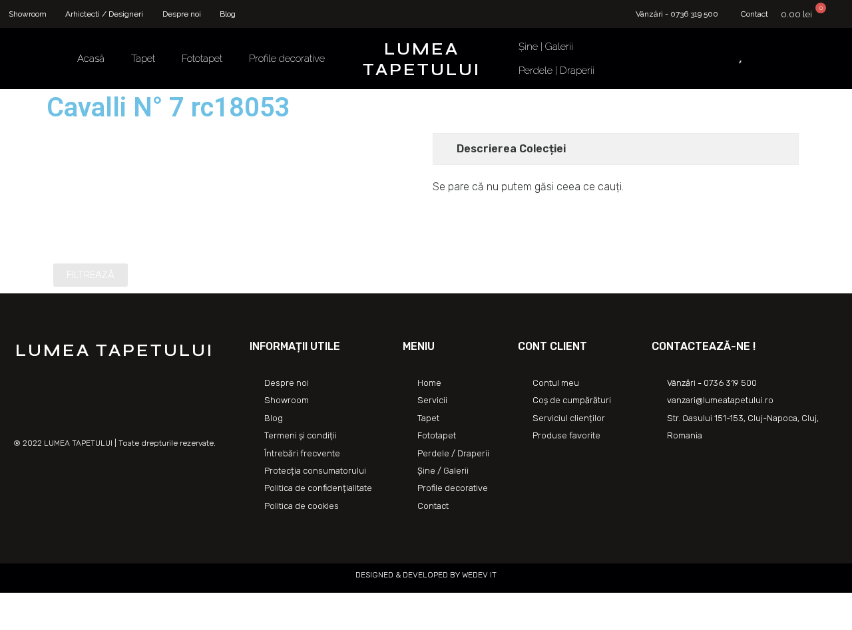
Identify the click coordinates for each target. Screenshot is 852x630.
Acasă (91, 59)
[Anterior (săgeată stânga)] (13, 623)
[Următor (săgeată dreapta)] (42, 623)
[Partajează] (42, 604)
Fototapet (202, 59)
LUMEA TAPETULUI (422, 59)
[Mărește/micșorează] (101, 604)
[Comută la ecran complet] (72, 604)
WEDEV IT (478, 574)
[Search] (723, 58)
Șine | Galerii (546, 47)
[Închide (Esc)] (13, 604)
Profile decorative (287, 59)
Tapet (143, 59)
